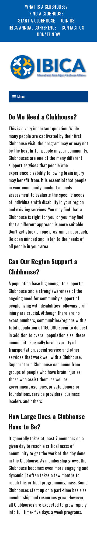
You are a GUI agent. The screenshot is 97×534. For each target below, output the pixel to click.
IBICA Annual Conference (32, 27)
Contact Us (73, 27)
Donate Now (48, 34)
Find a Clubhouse (46, 13)
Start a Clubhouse (36, 20)
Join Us (67, 20)
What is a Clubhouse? (46, 7)
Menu (21, 96)
